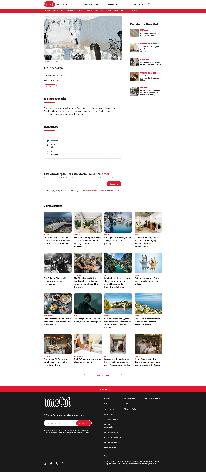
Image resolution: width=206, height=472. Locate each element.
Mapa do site (108, 456)
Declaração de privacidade (109, 426)
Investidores (108, 414)
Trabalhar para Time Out (113, 419)
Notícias (47, 11)
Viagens (116, 11)
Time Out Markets (109, 5)
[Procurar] (149, 4)
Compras (89, 11)
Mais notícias (103, 375)
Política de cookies (111, 432)
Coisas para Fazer (58, 11)
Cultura (81, 11)
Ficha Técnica (109, 404)
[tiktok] (51, 463)
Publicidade (128, 404)
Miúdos (108, 11)
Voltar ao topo (105, 389)
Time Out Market (133, 11)
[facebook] (57, 463)
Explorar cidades (91, 5)
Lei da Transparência (111, 443)
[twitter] (63, 463)
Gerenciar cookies (110, 448)
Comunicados (109, 409)
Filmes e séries (99, 11)
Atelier (123, 11)
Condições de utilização (112, 437)
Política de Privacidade (96, 190)
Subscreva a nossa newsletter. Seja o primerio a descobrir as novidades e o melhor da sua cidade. (79, 178)
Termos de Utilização (81, 190)
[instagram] (45, 463)
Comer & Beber (71, 11)
